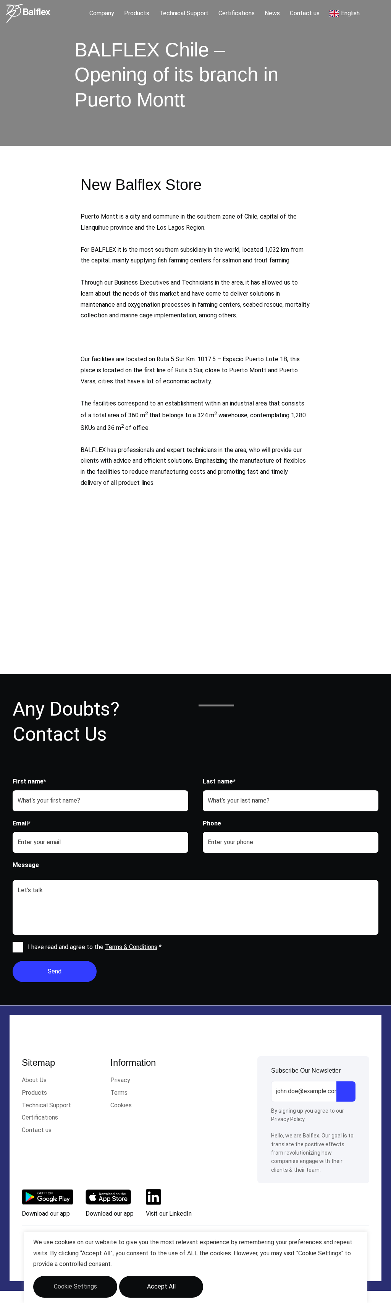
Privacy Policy (288, 1119)
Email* (22, 823)
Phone (212, 823)
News (272, 13)
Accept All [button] (161, 1286)
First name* (29, 781)
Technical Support (183, 13)
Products (136, 13)
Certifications (236, 13)
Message (26, 865)
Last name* (219, 781)
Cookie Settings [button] (75, 1286)
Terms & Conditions (131, 947)
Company (101, 13)
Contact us (305, 13)
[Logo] (28, 13)
